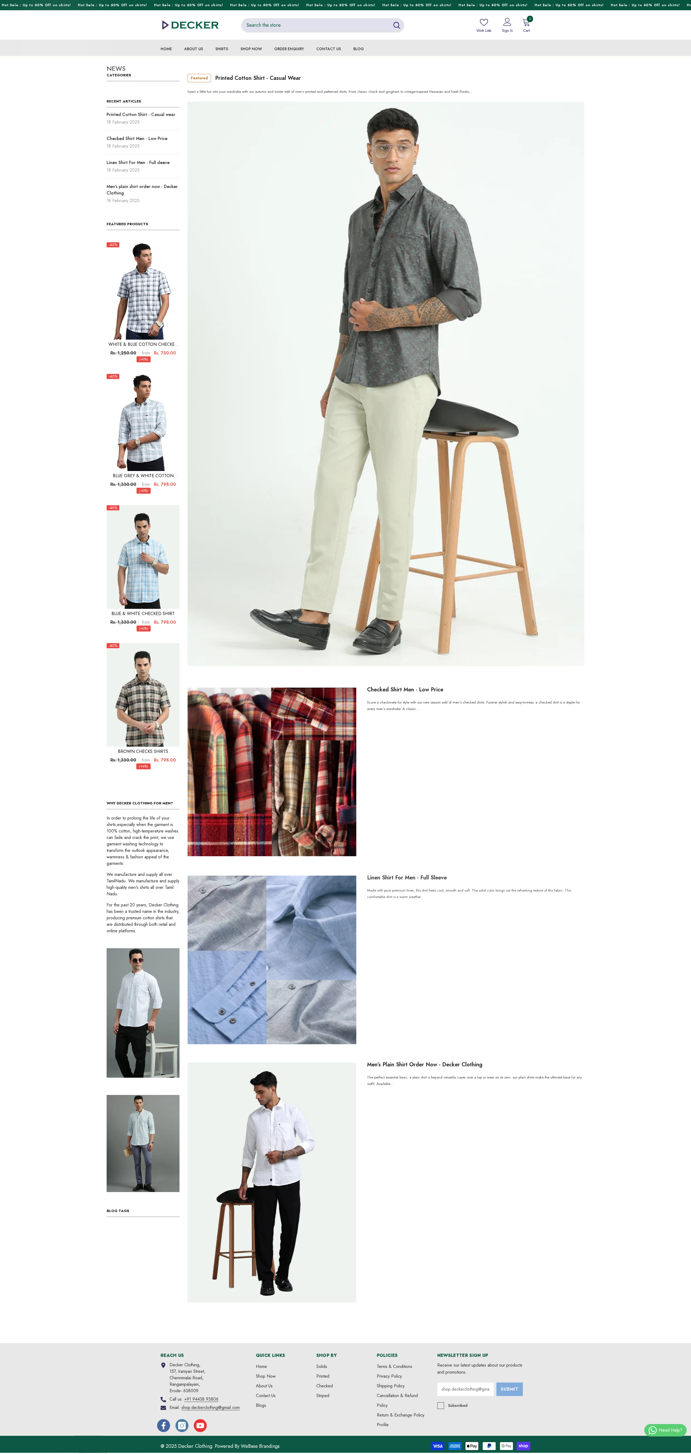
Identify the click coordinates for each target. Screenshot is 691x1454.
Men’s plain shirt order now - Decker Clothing (424, 1065)
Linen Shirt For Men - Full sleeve (407, 877)
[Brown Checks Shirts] (143, 695)
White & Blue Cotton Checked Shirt (143, 344)
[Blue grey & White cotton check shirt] (143, 422)
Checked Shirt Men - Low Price (405, 690)
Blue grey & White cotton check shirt (143, 476)
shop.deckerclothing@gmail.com (210, 1407)
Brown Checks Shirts (143, 751)
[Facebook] (163, 1425)
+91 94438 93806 (201, 1399)
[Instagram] (181, 1425)
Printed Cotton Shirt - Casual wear (246, 78)
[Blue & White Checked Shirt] (143, 557)
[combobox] (316, 25)
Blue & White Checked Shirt (143, 613)
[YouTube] (200, 1425)
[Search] (323, 25)
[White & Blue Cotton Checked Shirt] (143, 290)
